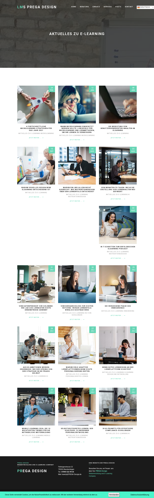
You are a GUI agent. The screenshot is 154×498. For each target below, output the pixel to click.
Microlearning (47, 133)
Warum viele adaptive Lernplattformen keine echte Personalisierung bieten (77, 369)
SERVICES (108, 7)
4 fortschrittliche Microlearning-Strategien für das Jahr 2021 (36, 128)
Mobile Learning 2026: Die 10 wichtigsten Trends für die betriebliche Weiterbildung (36, 430)
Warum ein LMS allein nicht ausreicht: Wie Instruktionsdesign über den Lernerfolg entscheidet (77, 189)
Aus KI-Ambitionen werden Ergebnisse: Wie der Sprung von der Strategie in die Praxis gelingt (36, 370)
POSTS (118, 7)
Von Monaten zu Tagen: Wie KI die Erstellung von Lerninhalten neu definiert (117, 189)
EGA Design (32, 471)
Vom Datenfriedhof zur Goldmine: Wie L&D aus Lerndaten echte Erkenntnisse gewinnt (36, 308)
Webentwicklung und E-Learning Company (100, 473)
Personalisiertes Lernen (77, 376)
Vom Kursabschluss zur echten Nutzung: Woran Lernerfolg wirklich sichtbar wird (77, 308)
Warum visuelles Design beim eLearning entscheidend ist (36, 188)
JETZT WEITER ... (35, 138)
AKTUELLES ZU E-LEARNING (29, 133)
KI (129, 194)
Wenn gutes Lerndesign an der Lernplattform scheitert (117, 368)
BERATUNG (84, 7)
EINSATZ (96, 7)
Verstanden (114, 495)
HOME (73, 7)
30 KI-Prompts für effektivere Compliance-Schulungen (118, 429)
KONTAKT (129, 7)
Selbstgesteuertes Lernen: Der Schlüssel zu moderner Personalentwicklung (77, 430)
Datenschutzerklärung (140, 495)
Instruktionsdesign (77, 196)
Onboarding (129, 311)
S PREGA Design (37, 7)
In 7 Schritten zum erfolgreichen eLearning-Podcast (118, 248)
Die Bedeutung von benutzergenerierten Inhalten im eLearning (118, 128)
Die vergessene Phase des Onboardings (118, 307)
